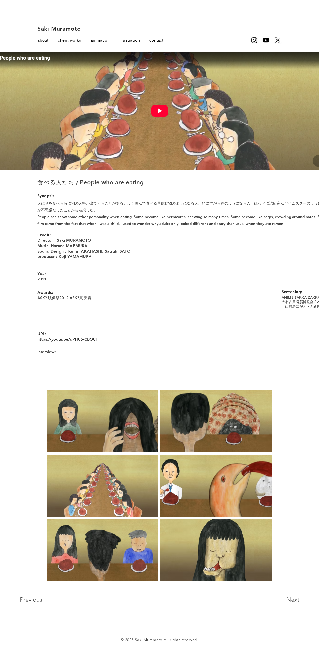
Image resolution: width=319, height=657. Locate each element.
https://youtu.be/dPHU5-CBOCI (67, 339)
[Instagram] (254, 40)
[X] (278, 40)
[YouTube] (266, 40)
